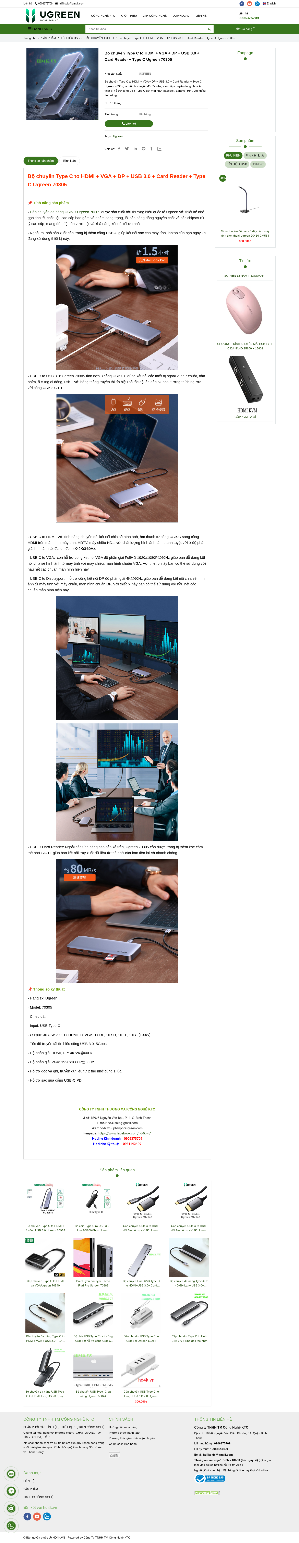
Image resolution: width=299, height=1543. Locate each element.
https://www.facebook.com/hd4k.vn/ (124, 1133)
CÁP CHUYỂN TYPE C (99, 38)
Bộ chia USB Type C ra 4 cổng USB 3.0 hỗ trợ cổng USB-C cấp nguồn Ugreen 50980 (93, 1339)
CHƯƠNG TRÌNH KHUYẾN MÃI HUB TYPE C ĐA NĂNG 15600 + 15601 (245, 346)
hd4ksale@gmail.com (71, 3)
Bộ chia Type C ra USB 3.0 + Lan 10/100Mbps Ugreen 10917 (93, 1228)
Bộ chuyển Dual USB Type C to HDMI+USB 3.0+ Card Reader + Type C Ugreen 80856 (141, 1283)
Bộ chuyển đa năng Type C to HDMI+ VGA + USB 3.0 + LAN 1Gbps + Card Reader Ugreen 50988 (45, 1339)
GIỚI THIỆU (129, 15)
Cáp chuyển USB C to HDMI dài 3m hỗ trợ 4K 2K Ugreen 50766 (141, 1228)
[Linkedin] (135, 149)
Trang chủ (29, 38)
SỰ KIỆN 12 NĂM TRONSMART (245, 275)
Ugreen (118, 136)
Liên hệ (130, 123)
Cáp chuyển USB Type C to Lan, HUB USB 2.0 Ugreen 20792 (141, 1394)
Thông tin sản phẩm (41, 160)
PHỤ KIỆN (233, 155)
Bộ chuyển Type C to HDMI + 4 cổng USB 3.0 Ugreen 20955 (45, 1228)
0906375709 (45, 3)
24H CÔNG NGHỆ (155, 15)
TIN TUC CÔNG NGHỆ (38, 1497)
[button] (270, 3)
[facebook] (243, 3)
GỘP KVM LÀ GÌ (245, 417)
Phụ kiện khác (255, 155)
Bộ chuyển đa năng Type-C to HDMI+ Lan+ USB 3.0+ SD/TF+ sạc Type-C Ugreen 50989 (189, 1283)
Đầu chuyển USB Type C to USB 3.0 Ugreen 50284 (141, 1338)
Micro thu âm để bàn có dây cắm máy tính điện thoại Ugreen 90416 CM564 (245, 233)
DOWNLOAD (181, 15)
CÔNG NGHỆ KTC (103, 15)
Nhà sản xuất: (114, 73)
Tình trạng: (112, 114)
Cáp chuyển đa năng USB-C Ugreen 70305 (65, 212)
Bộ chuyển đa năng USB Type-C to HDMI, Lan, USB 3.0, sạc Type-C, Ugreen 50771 (45, 1394)
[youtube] (251, 3)
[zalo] (258, 3)
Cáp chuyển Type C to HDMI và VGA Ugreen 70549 (45, 1283)
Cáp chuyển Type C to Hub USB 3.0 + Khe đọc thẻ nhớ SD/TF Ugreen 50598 (189, 1339)
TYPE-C (258, 164)
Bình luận (69, 160)
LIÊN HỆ (200, 15)
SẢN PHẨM (48, 38)
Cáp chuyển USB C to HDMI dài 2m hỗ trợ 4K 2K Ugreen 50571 (189, 1228)
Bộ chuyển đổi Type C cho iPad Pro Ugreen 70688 (93, 1283)
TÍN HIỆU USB (70, 38)
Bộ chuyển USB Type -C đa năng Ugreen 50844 (93, 1394)
